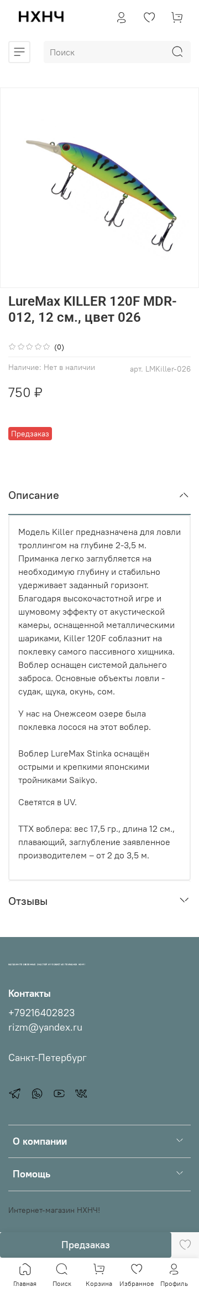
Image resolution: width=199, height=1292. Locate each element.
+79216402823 (41, 1013)
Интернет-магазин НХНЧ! (54, 1210)
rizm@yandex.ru (45, 1027)
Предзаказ (85, 1244)
